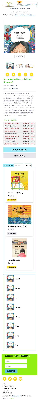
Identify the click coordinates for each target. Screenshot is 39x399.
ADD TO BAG (19, 156)
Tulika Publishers (16, 396)
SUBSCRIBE (11, 371)
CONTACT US (7, 393)
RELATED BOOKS (8, 165)
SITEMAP (6, 391)
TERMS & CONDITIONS (11, 388)
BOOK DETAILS (19, 165)
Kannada (11, 15)
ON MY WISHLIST (19, 150)
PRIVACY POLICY (8, 386)
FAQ (4, 384)
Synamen (11, 398)
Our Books (5, 15)
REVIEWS (28, 165)
